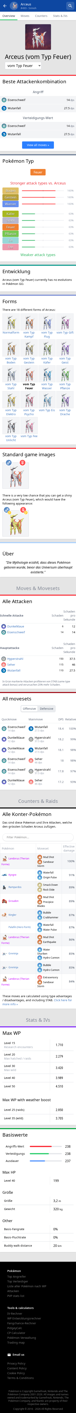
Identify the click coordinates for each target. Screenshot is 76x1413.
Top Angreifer (16, 1276)
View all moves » (38, 145)
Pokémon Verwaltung (21, 1338)
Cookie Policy (16, 1373)
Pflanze (10, 234)
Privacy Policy (16, 1363)
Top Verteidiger (17, 1281)
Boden (11, 190)
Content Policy (17, 1368)
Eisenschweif (16, 100)
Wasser (10, 204)
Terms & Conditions (20, 1378)
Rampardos (14, 887)
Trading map (16, 1342)
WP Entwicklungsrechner (24, 1318)
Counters (41, 16)
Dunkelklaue (15, 626)
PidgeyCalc (14, 1328)
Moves (25, 16)
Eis (11, 240)
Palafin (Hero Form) (19, 927)
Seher (11, 664)
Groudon (13, 901)
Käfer (10, 214)
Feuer (10, 227)
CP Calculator (16, 1333)
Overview (8, 16)
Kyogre (12, 874)
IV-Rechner (14, 1313)
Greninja (13, 953)
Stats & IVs (60, 16)
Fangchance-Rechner (21, 1323)
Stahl (10, 220)
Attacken (13, 1291)
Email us (18, 1354)
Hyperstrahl (15, 659)
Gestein (10, 197)
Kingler (12, 915)
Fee (10, 247)
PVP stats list (15, 1296)
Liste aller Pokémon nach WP (26, 1286)
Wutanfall (14, 108)
